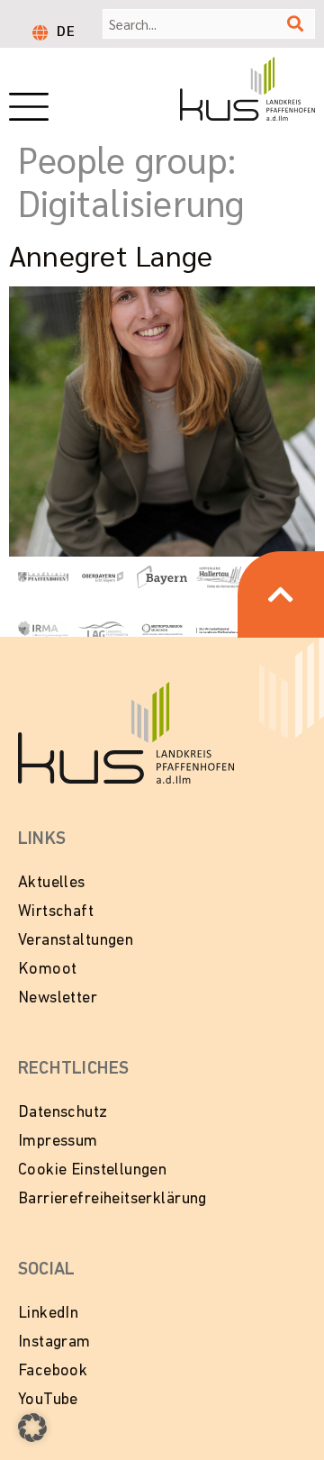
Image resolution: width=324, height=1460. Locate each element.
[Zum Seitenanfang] (281, 594)
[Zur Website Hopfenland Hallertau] (221, 575)
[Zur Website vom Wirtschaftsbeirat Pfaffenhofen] (221, 628)
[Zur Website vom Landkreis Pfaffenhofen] (102, 628)
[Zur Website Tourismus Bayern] (162, 575)
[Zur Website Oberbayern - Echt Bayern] (102, 575)
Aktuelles (52, 883)
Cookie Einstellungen (92, 1171)
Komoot (47, 970)
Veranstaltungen (75, 941)
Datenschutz (63, 1113)
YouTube (48, 1400)
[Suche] (295, 24)
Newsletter (57, 999)
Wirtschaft (56, 912)
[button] (32, 1427)
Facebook (52, 1372)
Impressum (58, 1142)
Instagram (54, 1343)
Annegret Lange (110, 254)
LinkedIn (48, 1314)
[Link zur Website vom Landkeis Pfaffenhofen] (43, 575)
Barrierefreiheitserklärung (112, 1200)
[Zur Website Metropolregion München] (162, 628)
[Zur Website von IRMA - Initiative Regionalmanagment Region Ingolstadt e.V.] (43, 628)
